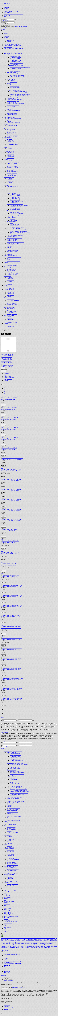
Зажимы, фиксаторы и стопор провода (20, 67)
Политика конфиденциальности (12, 44)
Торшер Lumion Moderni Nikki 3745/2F (10, 649)
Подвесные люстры (12, 126)
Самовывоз (9, 38)
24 (4, 388)
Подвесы (3, 946)
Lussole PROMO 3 (8, 913)
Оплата (5, 9)
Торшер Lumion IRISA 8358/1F (8, 531)
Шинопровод (10, 174)
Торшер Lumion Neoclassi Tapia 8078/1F (11, 699)
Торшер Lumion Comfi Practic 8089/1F (10, 480)
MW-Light (6, 917)
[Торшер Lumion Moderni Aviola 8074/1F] (29, 585)
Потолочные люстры (12, 125)
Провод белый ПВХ (15, 59)
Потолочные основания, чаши (14, 99)
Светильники (7, 137)
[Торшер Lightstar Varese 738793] (29, 438)
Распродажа (10, 116)
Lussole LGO (7, 910)
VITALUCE (24, 939)
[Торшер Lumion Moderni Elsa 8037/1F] (29, 615)
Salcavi (15, 939)
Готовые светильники (12, 114)
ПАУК (36, 943)
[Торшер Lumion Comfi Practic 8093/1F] (29, 519)
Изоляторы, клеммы (15, 69)
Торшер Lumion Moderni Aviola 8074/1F (11, 586)
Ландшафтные (10, 181)
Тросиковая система (42, 947)
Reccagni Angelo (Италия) (10, 921)
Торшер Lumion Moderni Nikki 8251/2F (10, 669)
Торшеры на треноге (12, 164)
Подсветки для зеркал (12, 135)
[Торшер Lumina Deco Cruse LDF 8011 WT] (29, 458)
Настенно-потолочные (12, 144)
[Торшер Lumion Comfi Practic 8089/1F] (29, 479)
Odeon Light (7, 920)
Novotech (6, 919)
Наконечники (13, 82)
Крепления (12, 80)
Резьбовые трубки (14, 73)
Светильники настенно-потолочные (10, 947)
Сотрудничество (8, 12)
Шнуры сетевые (14, 64)
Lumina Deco (7, 904)
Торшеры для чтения (12, 166)
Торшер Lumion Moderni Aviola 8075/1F (11, 596)
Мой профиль (7, 972)
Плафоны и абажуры (16, 944)
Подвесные (9, 139)
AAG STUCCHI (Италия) (10, 890)
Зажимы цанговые (14, 86)
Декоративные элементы (13, 111)
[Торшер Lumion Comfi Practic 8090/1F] (29, 489)
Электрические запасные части (15, 65)
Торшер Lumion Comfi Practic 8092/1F (10, 510)
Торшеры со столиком (12, 167)
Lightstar (6, 902)
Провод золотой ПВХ (15, 57)
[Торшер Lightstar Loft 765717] (29, 408)
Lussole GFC (7, 909)
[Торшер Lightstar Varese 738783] (29, 428)
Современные (10, 155)
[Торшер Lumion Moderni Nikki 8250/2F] (29, 658)
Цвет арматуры (4, 721)
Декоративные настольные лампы (16, 940)
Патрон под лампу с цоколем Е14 (18, 91)
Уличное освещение (9, 177)
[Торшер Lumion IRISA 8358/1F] (29, 529)
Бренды (6, 33)
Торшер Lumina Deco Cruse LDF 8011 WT (11, 459)
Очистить (8, 746)
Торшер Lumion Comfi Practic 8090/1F (10, 490)
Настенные (9, 143)
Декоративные (10, 154)
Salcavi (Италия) (8, 923)
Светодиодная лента (12, 173)
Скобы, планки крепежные (17, 76)
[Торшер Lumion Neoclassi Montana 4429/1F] (29, 678)
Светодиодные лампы (12, 186)
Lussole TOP (7, 915)
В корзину (3, 405)
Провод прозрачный (15, 56)
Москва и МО (10, 40)
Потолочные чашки (35, 946)
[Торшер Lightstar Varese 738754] (29, 418)
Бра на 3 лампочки (11, 132)
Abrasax (3, 938)
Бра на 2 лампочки (11, 130)
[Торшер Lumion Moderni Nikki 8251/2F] (29, 668)
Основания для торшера (13, 105)
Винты (11, 78)
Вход (5, 1)
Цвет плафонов (5, 732)
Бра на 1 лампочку (11, 129)
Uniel (5, 928)
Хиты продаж (7, 376)
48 (4, 391)
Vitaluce (6, 931)
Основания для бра (11, 102)
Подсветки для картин (12, 136)
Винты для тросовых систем (17, 88)
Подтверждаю (4, 988)
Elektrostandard (7, 897)
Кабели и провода (11, 54)
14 (4, 713)
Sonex (5, 924)
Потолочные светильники (13, 122)
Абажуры (9, 109)
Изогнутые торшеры (12, 163)
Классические (10, 152)
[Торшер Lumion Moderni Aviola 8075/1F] (29, 595)
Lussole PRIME (7, 912)
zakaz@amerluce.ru (8, 980)
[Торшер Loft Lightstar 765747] (29, 448)
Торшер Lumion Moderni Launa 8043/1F (11, 628)
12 (4, 387)
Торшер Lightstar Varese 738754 (8, 419)
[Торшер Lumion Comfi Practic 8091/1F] (29, 499)
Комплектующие (11, 170)
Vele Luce (6, 929)
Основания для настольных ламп (15, 103)
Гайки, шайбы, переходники (17, 75)
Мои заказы (7, 971)
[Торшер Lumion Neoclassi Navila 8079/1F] (29, 688)
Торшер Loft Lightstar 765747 (8, 449)
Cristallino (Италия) (8, 896)
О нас (5, 5)
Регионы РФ (10, 41)
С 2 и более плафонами (13, 162)
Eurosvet (6, 898)
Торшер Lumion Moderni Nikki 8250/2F (10, 659)
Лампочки (6, 185)
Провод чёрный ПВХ (15, 60)
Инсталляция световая (24, 942)
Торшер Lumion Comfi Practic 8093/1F (10, 521)
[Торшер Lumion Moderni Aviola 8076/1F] (29, 605)
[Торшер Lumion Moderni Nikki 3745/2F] (29, 648)
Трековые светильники (13, 171)
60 (4, 392)
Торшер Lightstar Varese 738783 (8, 429)
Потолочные (10, 140)
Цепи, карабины (11, 106)
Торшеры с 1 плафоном (31, 947)
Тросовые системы (11, 83)
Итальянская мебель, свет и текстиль (13, 14)
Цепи (49, 947)
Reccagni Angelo (5, 939)
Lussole (5, 906)
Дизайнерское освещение (10, 117)
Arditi (5, 893)
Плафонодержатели (12, 98)
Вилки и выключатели (15, 68)
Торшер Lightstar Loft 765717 (8, 409)
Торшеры (6, 159)
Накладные (9, 145)
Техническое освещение (10, 168)
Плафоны (9, 107)
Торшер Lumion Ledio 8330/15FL (9, 542)
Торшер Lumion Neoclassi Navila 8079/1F (11, 689)
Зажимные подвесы (15, 87)
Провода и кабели (45, 946)
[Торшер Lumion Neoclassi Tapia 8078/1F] (29, 698)
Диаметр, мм (4, 741)
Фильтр (3, 368)
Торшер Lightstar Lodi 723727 (8, 399)
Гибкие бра (9, 133)
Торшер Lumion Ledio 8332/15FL (9, 565)
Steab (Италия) (7, 927)
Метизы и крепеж (11, 72)
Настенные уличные (12, 183)
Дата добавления (8, 379)
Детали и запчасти (11, 79)
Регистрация (7, 3)
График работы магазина (20, 26)
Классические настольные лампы (38, 942)
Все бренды (7, 15)
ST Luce (6, 925)
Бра (7, 120)
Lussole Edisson (7, 908)
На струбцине (10, 156)
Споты (5, 147)
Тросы (11, 84)
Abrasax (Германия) (9, 891)
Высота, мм (4, 743)
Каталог (3, 748)
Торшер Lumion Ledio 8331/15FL (9, 553)
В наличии (6, 380)
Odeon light (54, 938)
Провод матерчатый (15, 61)
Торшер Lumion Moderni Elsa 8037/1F (10, 616)
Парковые (9, 179)
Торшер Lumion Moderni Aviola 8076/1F (11, 606)
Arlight (5, 894)
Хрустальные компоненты (13, 110)
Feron (5, 900)
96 (4, 393)
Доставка (6, 8)
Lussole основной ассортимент (11, 916)
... (4, 189)
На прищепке (10, 158)
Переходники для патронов (17, 97)
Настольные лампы (9, 151)
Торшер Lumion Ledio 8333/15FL (9, 576)
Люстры (9, 121)
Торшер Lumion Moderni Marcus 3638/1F (11, 639)
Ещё (5, 16)
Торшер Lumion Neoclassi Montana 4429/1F (11, 679)
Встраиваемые (10, 141)
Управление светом (15, 71)
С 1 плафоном (10, 160)
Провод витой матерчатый (16, 63)
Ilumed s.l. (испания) (9, 901)
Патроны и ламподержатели (14, 90)
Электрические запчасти (7, 948)
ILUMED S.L (27, 938)
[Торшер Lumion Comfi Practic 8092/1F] (29, 509)
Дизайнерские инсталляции (14, 118)
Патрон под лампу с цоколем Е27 (18, 92)
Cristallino (10, 938)
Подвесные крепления (28, 944)
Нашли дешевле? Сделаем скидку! (12, 11)
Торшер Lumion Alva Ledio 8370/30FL (10, 470)
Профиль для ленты (12, 175)
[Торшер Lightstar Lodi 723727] (29, 397)
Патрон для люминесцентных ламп (19, 95)
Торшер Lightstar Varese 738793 (8, 439)
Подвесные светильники (50, 944)
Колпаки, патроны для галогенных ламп (20, 94)
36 (4, 389)
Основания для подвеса (13, 101)
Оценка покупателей (9, 377)
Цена (5, 375)
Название (6, 373)
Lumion (5, 905)
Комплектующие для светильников (13, 53)
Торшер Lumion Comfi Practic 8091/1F (10, 500)
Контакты (6, 7)
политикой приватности (18, 987)
